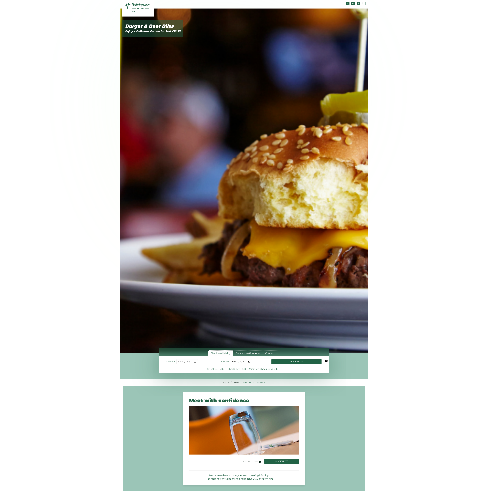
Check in (171, 361)
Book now (281, 461)
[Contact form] (353, 3)
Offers (236, 382)
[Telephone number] (347, 3)
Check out (224, 361)
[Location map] (358, 3)
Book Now (296, 361)
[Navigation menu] (363, 3)
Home (226, 382)
